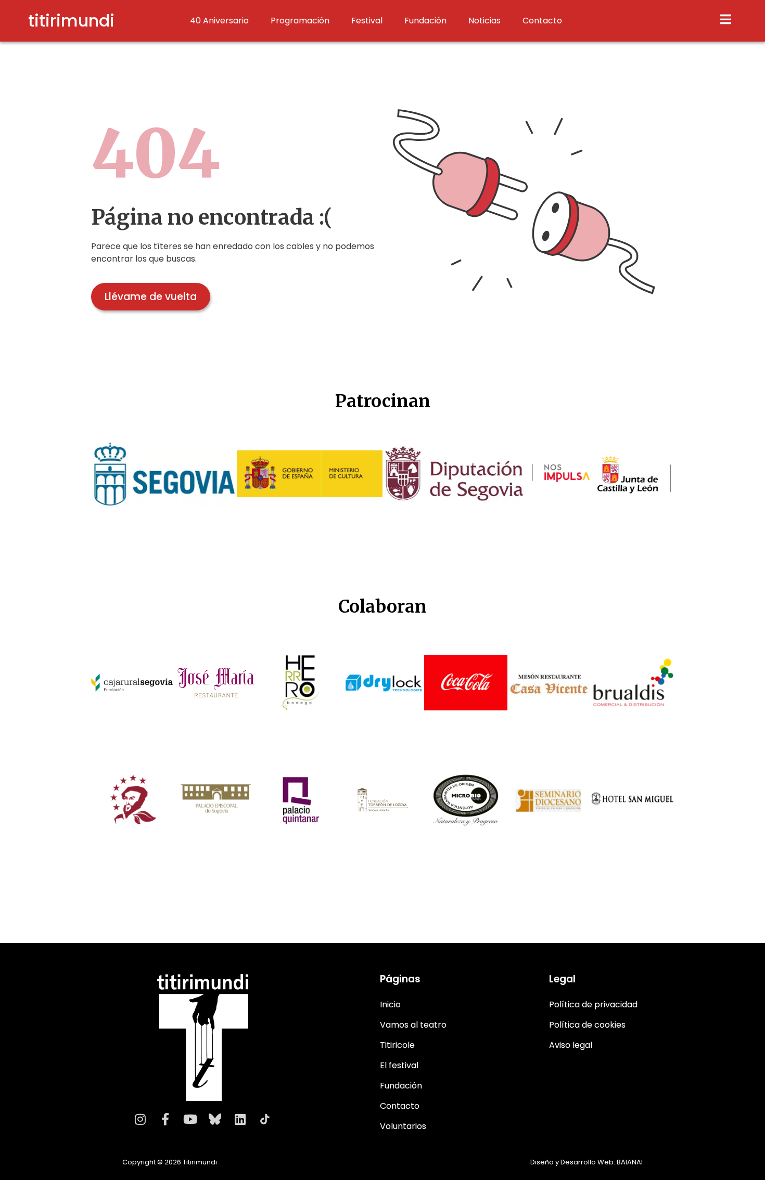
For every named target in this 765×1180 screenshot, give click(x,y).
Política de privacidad (593, 1004)
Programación (300, 21)
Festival (366, 21)
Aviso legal (570, 1045)
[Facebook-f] (164, 1119)
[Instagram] (140, 1119)
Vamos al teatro (413, 1025)
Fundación (425, 21)
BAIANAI (630, 1162)
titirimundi (71, 20)
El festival (399, 1065)
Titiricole (397, 1045)
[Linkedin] (239, 1119)
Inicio (390, 1004)
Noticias (484, 21)
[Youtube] (189, 1119)
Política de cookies (587, 1025)
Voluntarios (403, 1126)
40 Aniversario (219, 21)
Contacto (542, 21)
